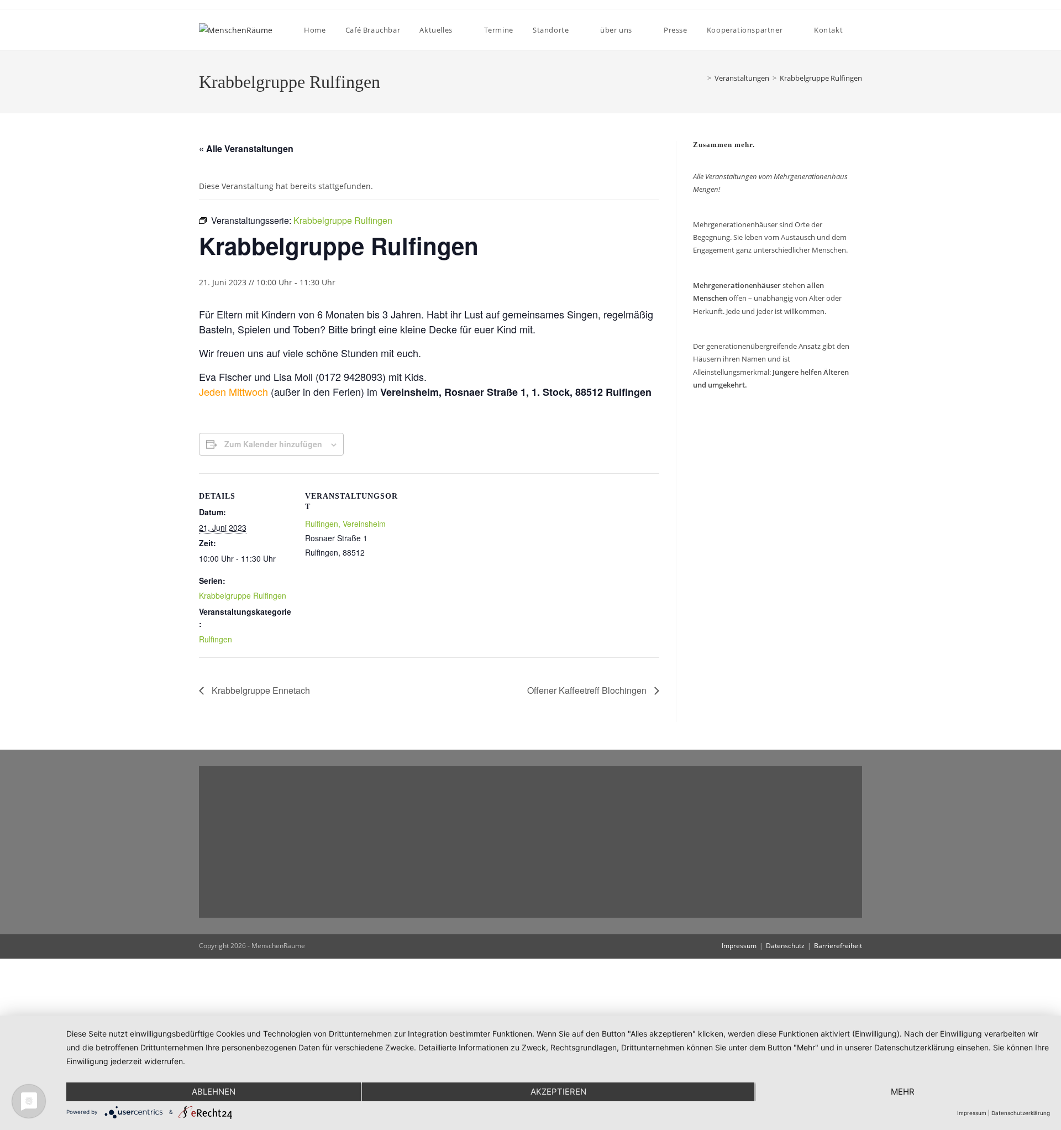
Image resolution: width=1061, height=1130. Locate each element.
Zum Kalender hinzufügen (273, 443)
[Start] (699, 78)
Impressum (739, 945)
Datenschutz (785, 945)
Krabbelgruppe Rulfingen (821, 78)
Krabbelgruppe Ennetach (259, 690)
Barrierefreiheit (838, 945)
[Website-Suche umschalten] (861, 29)
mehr (903, 1091)
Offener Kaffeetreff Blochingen (588, 690)
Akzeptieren (558, 1091)
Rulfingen (215, 639)
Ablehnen (213, 1091)
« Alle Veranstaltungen (246, 148)
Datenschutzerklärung (1020, 1113)
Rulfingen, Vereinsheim (345, 523)
